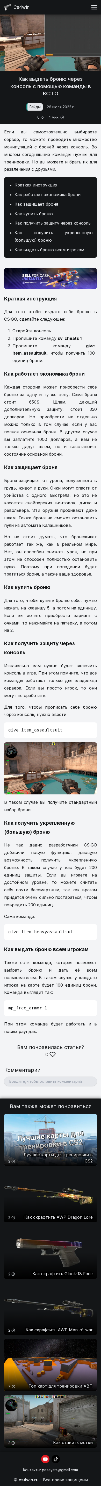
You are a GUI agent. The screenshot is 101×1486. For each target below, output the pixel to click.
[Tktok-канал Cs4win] (56, 1459)
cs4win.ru (29, 1479)
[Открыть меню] (94, 7)
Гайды (35, 107)
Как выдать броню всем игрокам (49, 249)
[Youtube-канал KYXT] (45, 1459)
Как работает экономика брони (48, 194)
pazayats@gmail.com (60, 1470)
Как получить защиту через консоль (53, 223)
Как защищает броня (36, 204)
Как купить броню (34, 213)
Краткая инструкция (36, 185)
